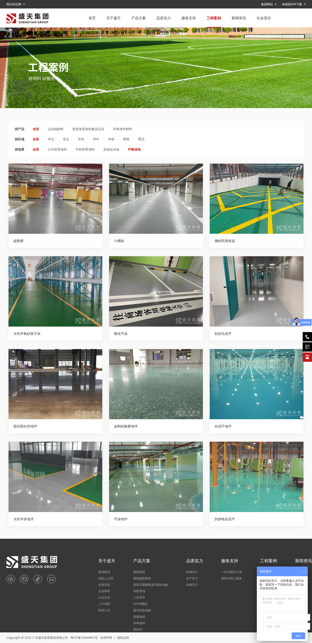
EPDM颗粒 (140, 604)
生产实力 (192, 578)
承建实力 (192, 585)
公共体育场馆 (57, 149)
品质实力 (163, 17)
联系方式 (104, 610)
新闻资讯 (239, 17)
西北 (141, 139)
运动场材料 (56, 128)
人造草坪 (139, 597)
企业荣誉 (104, 591)
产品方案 (138, 17)
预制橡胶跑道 (142, 578)
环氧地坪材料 (122, 128)
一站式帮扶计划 (231, 572)
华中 (96, 139)
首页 (92, 17)
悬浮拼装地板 (142, 610)
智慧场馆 (139, 617)
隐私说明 (123, 638)
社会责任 (264, 17)
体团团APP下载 (292, 4)
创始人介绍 (105, 578)
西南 (126, 139)
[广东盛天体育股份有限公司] (27, 18)
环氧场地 (134, 149)
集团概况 (104, 572)
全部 (36, 128)
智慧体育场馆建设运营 (88, 128)
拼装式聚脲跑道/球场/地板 (150, 585)
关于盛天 (113, 17)
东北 (66, 139)
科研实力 (192, 572)
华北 (51, 139)
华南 (111, 139)
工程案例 (214, 17)
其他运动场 (111, 149)
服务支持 (188, 17)
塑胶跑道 (139, 572)
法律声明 (106, 638)
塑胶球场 (139, 591)
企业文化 (104, 597)
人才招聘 (104, 604)
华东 (81, 139)
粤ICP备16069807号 (84, 638)
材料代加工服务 (231, 578)
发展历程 (104, 585)
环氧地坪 (139, 623)
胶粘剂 (137, 629)
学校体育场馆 (85, 149)
